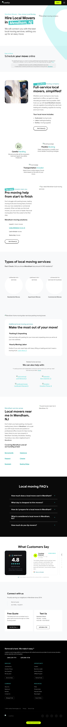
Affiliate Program (38, 673)
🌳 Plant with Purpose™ (33, 722)
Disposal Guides (38, 691)
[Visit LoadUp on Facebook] (42, 715)
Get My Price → (13, 627)
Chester (22, 458)
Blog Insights (37, 694)
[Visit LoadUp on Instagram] (47, 715)
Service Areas (9, 677)
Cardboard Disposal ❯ (21, 386)
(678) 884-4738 (43, 627)
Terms (53, 62)
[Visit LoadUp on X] (51, 715)
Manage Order (9, 698)
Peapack (7, 458)
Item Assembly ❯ (45, 378)
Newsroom (7, 689)
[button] (33, 495)
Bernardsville (9, 453)
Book (58, 2)
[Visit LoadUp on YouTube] (56, 715)
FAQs (35, 687)
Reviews (7, 691)
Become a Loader (38, 669)
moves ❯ (17, 228)
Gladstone (23, 453)
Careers (36, 666)
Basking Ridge (24, 464)
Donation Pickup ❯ (46, 386)
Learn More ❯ (22, 350)
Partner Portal (39, 677)
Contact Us (7, 694)
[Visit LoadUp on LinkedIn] (60, 715)
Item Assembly (8, 671)
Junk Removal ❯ (21, 378)
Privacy (24, 708)
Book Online (38, 698)
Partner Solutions (38, 671)
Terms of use (31, 708)
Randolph (8, 464)
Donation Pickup (9, 669)
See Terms (50, 66)
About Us (7, 687)
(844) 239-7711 (11, 658)
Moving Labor (8, 673)
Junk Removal (8, 666)
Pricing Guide (37, 689)
